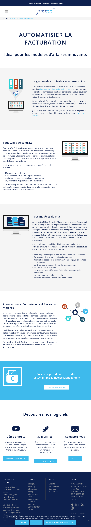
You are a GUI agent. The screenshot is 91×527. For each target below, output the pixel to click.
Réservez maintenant (16, 459)
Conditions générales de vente (10, 495)
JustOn (6, 19)
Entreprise (53, 491)
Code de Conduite (10, 499)
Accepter (22, 522)
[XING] (72, 504)
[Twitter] (82, 504)
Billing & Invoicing (31, 485)
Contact (75, 459)
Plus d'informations (56, 387)
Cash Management (33, 497)
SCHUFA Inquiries (31, 503)
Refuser (36, 522)
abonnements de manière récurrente (55, 89)
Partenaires (54, 486)
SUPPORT (46, 4)
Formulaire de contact (77, 497)
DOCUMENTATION (35, 4)
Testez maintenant (45, 461)
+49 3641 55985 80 (77, 492)
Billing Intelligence (33, 492)
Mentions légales (10, 487)
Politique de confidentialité (59, 522)
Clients (52, 483)
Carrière (52, 489)
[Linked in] (76, 504)
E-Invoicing (32, 489)
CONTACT (54, 4)
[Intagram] (72, 508)
